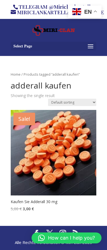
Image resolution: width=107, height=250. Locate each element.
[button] (67, 237)
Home (16, 74)
